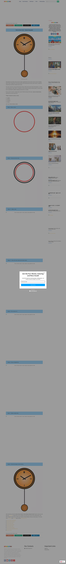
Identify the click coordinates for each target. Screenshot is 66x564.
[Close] (44, 273)
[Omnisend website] (33, 291)
